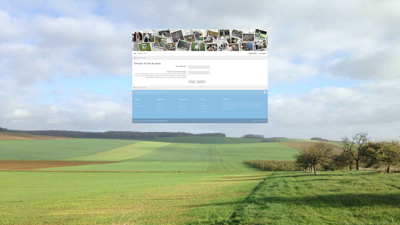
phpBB (144, 121)
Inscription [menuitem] (252, 53)
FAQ (145, 53)
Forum (140, 53)
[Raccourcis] (134, 53)
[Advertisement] (200, 14)
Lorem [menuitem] (158, 103)
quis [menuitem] (158, 113)
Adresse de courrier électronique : (177, 71)
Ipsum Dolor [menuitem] (160, 106)
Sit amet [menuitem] (159, 108)
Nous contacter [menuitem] (161, 92)
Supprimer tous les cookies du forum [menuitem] (145, 92)
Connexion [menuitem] (262, 53)
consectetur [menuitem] (160, 111)
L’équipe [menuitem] (137, 103)
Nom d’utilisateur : (181, 66)
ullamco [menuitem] (181, 113)
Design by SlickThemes (259, 121)
